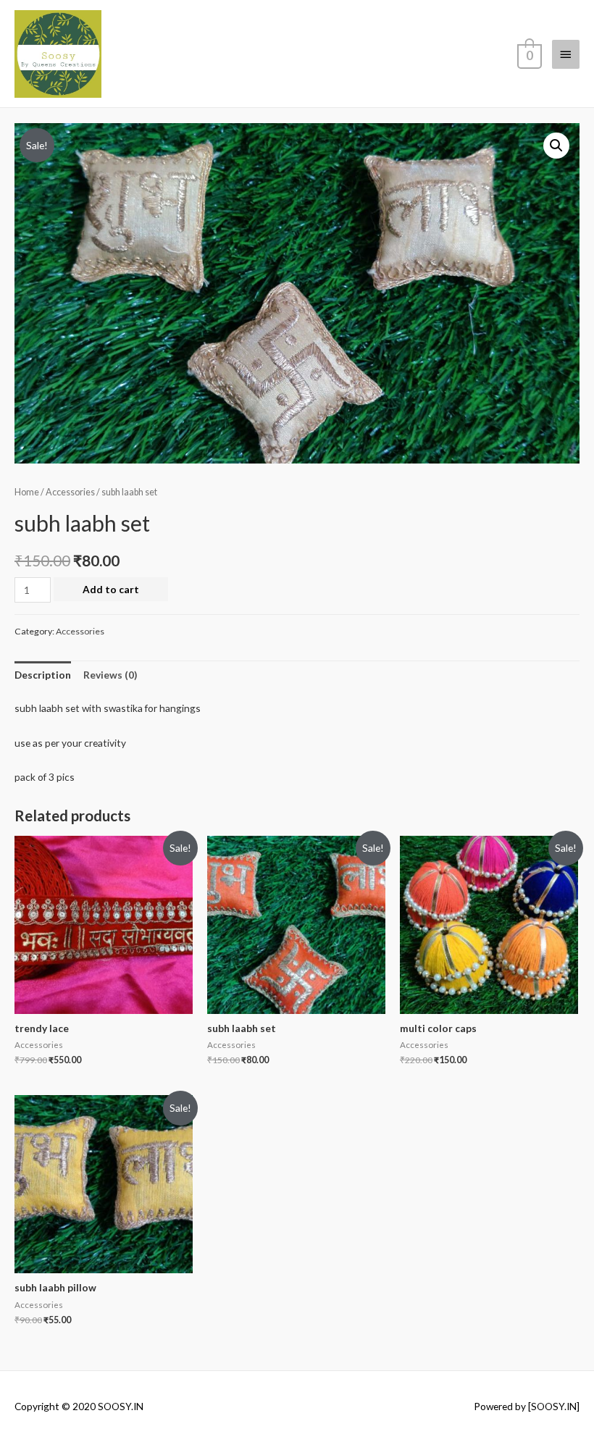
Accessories (70, 492)
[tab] (42, 675)
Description (42, 674)
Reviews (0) (110, 674)
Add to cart (111, 589)
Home (26, 492)
